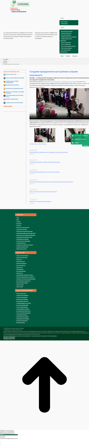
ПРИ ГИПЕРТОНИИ (20, 322)
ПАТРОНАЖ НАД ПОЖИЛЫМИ (23, 241)
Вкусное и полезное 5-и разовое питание (15, 92)
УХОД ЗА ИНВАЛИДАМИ (22, 307)
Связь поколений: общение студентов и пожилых (43, 191)
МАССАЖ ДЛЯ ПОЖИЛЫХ (22, 299)
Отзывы (18, 221)
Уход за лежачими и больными (15, 77)
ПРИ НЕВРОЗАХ (19, 269)
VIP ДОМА (18, 225)
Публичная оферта (52, 336)
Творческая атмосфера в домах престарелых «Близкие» (45, 162)
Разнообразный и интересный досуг (14, 96)
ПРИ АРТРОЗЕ (19, 273)
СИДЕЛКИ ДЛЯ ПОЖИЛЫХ (22, 295)
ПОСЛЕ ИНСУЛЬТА (20, 261)
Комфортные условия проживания (12, 82)
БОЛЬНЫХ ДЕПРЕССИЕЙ (21, 257)
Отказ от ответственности (25, 336)
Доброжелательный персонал (14, 88)
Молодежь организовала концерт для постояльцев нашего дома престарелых (51, 182)
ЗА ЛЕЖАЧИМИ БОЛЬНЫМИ (22, 309)
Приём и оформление (12, 99)
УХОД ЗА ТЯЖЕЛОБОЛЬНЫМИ (23, 313)
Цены (17, 219)
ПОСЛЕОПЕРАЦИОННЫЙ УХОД (23, 311)
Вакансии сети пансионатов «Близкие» (40, 201)
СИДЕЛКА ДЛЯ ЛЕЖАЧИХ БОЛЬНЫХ (24, 245)
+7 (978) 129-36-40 (15, 9)
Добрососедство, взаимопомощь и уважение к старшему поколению (49, 152)
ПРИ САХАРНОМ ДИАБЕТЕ (22, 282)
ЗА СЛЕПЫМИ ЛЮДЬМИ (21, 315)
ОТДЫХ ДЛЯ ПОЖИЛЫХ (21, 297)
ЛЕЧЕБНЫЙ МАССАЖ (21, 243)
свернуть (86, 145)
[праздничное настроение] (44, 142)
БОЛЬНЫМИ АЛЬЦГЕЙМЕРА (22, 318)
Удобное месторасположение (14, 102)
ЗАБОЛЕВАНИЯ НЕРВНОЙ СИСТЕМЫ (24, 275)
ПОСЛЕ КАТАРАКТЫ (20, 265)
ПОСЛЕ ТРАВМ (19, 286)
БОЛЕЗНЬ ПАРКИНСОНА (22, 320)
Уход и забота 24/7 (11, 74)
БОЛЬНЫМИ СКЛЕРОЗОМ (22, 301)
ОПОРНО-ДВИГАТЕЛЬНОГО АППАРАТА (25, 277)
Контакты (19, 223)
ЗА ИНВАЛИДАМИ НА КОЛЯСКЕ (23, 303)
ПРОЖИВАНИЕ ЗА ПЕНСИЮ (22, 239)
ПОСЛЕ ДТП (19, 259)
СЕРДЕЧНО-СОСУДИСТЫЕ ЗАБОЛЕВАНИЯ (25, 279)
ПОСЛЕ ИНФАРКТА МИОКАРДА (23, 281)
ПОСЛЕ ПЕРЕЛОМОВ (21, 271)
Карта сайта (44, 336)
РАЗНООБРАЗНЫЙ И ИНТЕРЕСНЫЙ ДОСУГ (26, 233)
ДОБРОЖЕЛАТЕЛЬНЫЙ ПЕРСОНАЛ (24, 237)
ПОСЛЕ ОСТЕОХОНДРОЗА (22, 255)
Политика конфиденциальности (10, 336)
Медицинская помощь (12, 85)
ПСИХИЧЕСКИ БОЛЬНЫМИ (22, 316)
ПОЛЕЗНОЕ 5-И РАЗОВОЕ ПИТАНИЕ (24, 231)
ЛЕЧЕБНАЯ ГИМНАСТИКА (22, 247)
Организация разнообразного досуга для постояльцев (45, 172)
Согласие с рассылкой (36, 336)
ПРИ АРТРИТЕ (19, 267)
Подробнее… (3, 437)
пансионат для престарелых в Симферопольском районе (60, 81)
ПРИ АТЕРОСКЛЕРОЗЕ (21, 263)
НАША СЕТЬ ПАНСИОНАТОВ (22, 227)
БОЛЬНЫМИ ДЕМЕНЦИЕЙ (22, 305)
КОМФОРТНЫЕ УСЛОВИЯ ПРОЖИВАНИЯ (25, 235)
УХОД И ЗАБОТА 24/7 (21, 293)
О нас (17, 217)
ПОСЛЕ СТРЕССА (20, 284)
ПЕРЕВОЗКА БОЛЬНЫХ (21, 248)
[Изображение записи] (33, 150)
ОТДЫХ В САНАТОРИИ (21, 229)
